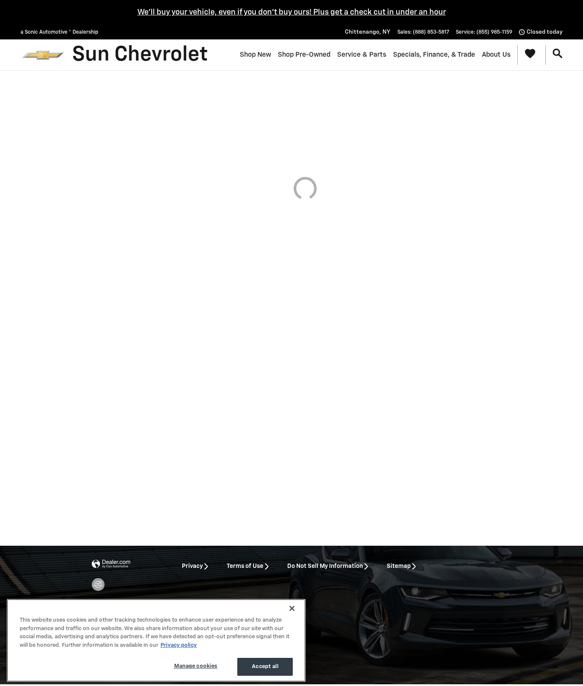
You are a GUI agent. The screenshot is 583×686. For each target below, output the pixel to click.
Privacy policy (178, 645)
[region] (156, 640)
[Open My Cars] (528, 55)
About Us (496, 55)
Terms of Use (245, 566)
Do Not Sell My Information (325, 566)
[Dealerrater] (98, 584)
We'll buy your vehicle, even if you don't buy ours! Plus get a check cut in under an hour (291, 12)
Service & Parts (361, 55)
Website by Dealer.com (111, 564)
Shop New (255, 55)
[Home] (42, 55)
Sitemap (399, 566)
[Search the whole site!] (558, 54)
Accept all (265, 666)
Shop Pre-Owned (304, 55)
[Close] (292, 608)
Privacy (192, 566)
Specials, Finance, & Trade (434, 55)
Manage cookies (196, 666)
